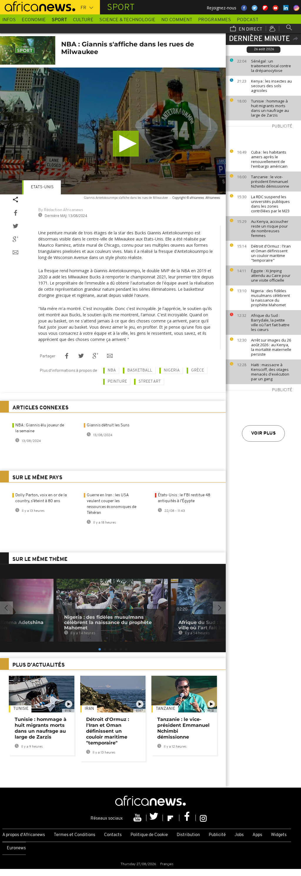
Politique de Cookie (149, 835)
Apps (257, 835)
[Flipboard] (171, 818)
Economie (34, 20)
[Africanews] (37, 6)
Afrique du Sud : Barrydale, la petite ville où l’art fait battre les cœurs (270, 322)
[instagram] (203, 818)
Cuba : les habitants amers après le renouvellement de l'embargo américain (269, 159)
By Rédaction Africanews (60, 210)
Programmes (214, 20)
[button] (126, 144)
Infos (9, 20)
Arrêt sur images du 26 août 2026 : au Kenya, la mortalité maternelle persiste (271, 347)
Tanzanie (165, 709)
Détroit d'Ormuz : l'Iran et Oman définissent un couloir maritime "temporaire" (271, 253)
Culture (83, 20)
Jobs (239, 835)
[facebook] (187, 818)
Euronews (16, 848)
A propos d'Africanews (23, 835)
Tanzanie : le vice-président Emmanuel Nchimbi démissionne (270, 181)
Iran (89, 709)
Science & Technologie (127, 20)
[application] (113, 131)
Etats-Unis (42, 187)
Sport (59, 20)
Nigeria (172, 370)
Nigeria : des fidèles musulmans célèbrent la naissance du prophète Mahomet (270, 297)
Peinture (117, 381)
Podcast (247, 20)
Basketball (139, 370)
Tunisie (21, 709)
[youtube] (138, 818)
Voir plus (263, 433)
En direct (250, 29)
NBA (112, 370)
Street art (149, 381)
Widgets (279, 835)
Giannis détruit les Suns (108, 425)
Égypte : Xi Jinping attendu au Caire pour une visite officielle (270, 275)
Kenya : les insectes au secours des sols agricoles (271, 86)
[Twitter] (154, 818)
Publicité (217, 835)
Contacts (113, 835)
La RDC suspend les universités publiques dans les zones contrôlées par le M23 (270, 203)
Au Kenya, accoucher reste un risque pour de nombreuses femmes (269, 228)
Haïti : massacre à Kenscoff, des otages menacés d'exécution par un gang (270, 371)
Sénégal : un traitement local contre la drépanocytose (271, 66)
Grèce (197, 370)
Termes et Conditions (74, 835)
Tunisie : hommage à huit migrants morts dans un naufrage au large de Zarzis (270, 108)
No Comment (176, 20)
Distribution (188, 835)
